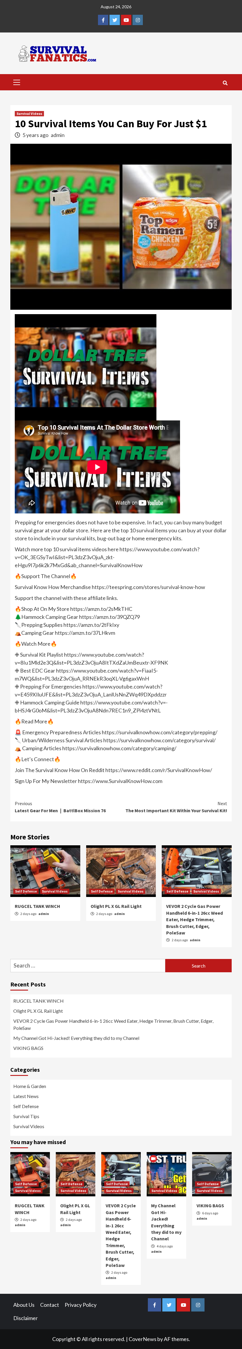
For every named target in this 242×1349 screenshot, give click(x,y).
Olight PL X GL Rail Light (116, 906)
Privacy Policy (81, 1304)
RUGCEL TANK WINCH (37, 906)
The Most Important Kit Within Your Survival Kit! (176, 806)
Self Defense (26, 891)
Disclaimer (25, 1318)
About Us (24, 1304)
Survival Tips (26, 1116)
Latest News (26, 1096)
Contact (49, 1304)
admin (58, 135)
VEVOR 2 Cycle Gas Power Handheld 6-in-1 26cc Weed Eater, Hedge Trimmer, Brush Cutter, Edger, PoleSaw (194, 919)
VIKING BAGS (28, 1048)
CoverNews (142, 1339)
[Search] (225, 83)
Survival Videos (29, 113)
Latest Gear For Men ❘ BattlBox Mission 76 (60, 806)
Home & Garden (29, 1086)
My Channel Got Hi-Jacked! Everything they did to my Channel (76, 1038)
